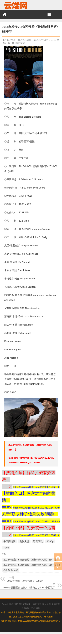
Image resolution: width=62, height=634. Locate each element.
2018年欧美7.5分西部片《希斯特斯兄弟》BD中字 (30, 559)
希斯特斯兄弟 (10, 570)
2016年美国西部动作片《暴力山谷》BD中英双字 (29, 587)
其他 (29, 40)
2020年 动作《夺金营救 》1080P (25, 580)
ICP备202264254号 (31, 608)
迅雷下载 (38, 541)
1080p (50, 541)
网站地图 (46, 604)
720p (6, 547)
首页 (4, 14)
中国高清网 (9, 541)
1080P (23, 40)
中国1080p (10, 40)
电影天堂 (24, 541)
